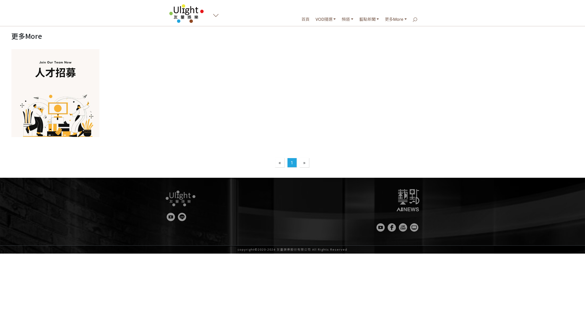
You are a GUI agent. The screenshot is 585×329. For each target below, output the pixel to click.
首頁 (305, 19)
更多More (394, 19)
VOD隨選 (324, 19)
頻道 (346, 19)
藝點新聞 (367, 19)
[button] (55, 93)
